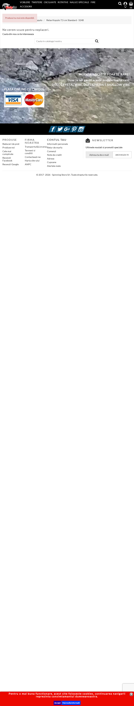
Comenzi (51, 151)
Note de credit (54, 154)
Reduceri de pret (10, 144)
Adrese (50, 158)
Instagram (84, 127)
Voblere (25, 2)
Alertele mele (54, 166)
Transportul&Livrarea (36, 146)
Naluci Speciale (79, 2)
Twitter (63, 127)
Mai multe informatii (71, 703)
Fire (93, 2)
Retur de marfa (54, 147)
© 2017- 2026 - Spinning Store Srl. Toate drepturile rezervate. (67, 174)
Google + (70, 127)
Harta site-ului (32, 160)
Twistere (37, 2)
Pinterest (77, 127)
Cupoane (51, 162)
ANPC (28, 164)
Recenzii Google (10, 164)
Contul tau (57, 139)
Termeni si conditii (30, 152)
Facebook (56, 127)
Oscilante (50, 2)
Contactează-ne (33, 157)
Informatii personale (57, 144)
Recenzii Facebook (7, 159)
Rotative (63, 2)
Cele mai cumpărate (7, 153)
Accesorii (26, 6)
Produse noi (8, 147)
